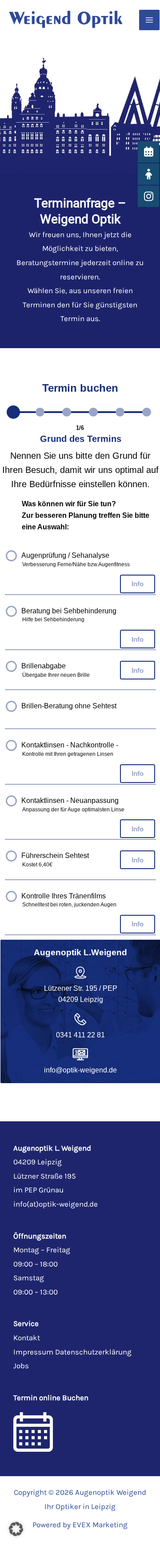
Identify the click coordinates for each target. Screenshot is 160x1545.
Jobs (21, 1365)
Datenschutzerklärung (93, 1351)
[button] (16, 1529)
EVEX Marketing (100, 1524)
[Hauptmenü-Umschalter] (149, 20)
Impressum (33, 1351)
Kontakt (26, 1337)
